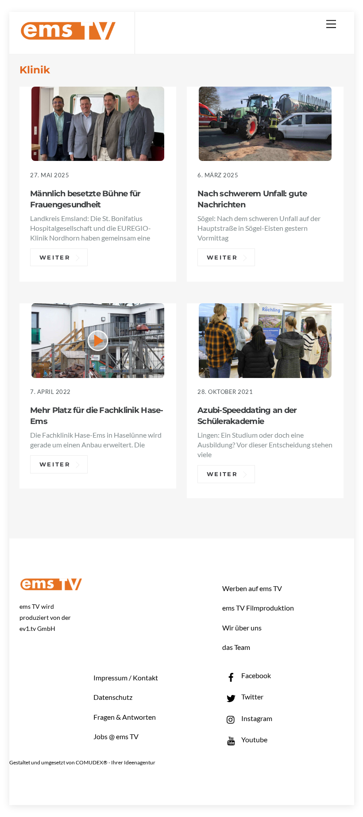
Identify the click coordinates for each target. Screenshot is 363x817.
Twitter (251, 696)
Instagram (256, 718)
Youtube (253, 739)
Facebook (255, 675)
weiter (55, 257)
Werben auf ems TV (252, 588)
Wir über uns (242, 627)
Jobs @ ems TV (116, 736)
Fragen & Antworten (124, 717)
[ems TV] (68, 35)
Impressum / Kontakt (125, 677)
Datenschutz (112, 697)
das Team (236, 647)
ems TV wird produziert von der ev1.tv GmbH (45, 617)
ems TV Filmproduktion (258, 607)
